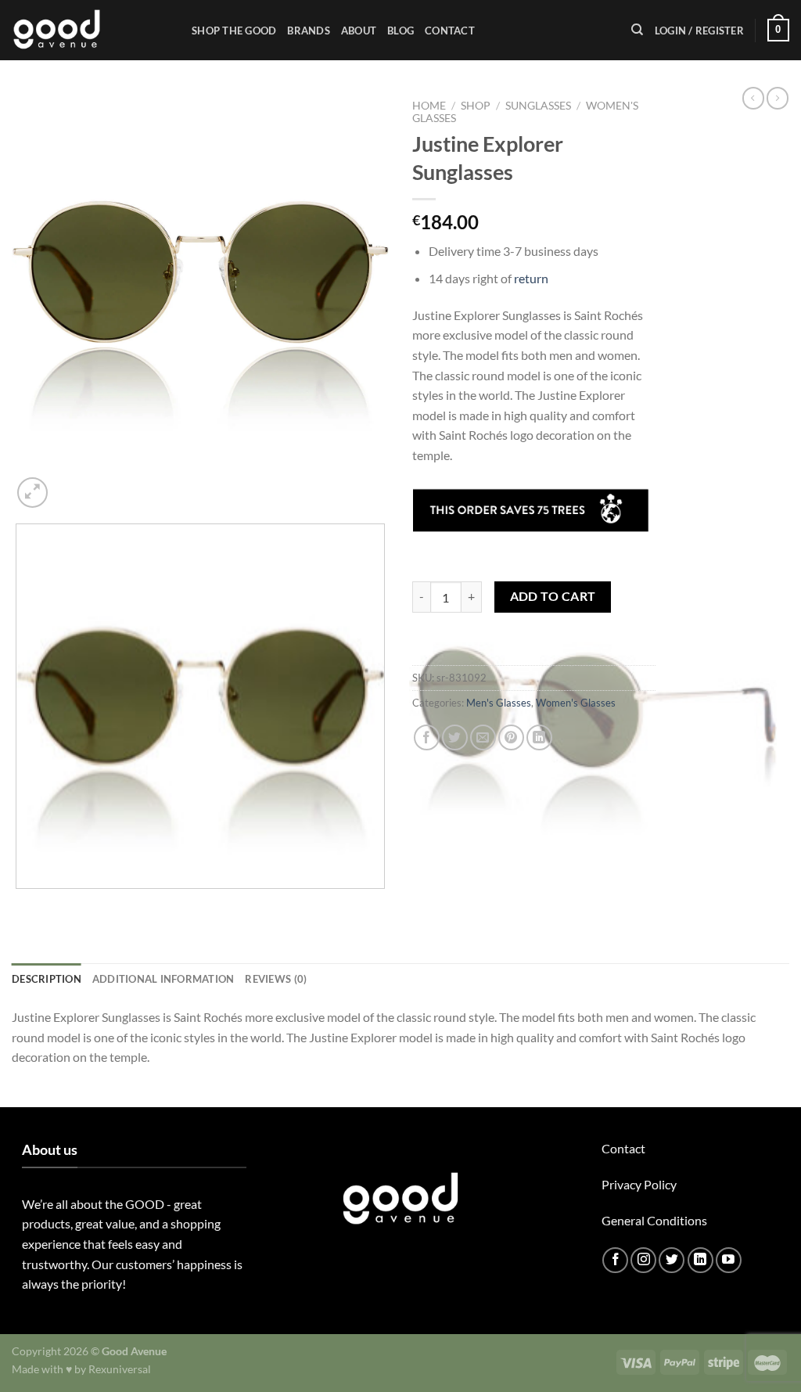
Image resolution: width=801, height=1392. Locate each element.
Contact (450, 30)
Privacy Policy (639, 1184)
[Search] (637, 30)
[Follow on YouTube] (729, 1260)
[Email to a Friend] (483, 737)
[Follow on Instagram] (643, 1260)
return (531, 278)
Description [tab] (46, 979)
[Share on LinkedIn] (539, 737)
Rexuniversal (119, 1369)
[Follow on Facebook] (615, 1260)
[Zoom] (32, 492)
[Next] (70, 484)
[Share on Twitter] (455, 737)
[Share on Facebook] (427, 737)
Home (429, 105)
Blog (400, 30)
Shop (475, 105)
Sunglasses (538, 105)
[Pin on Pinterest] (511, 737)
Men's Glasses (498, 702)
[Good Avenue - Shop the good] (90, 30)
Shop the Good (234, 30)
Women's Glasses (576, 702)
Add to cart (553, 596)
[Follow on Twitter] (671, 1260)
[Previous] (19, 904)
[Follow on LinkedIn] (700, 1260)
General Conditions (654, 1220)
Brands (308, 30)
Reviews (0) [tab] (276, 979)
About (358, 30)
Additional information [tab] (163, 979)
